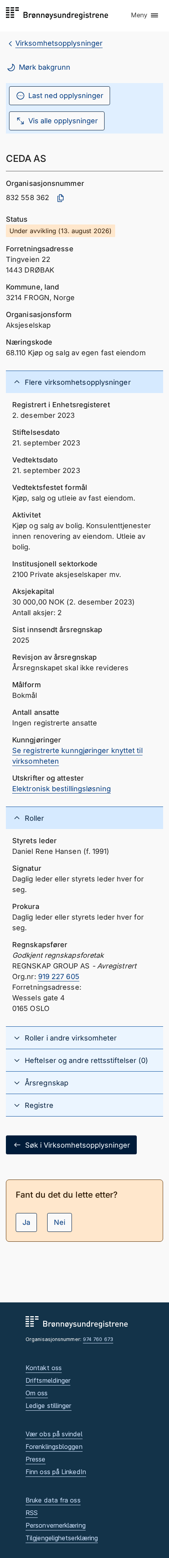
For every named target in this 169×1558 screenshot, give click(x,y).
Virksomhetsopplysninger (59, 43)
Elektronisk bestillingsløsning (61, 789)
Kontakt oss (44, 1368)
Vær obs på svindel (54, 1434)
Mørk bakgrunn (44, 67)
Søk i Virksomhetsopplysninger (77, 1145)
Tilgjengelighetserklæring (62, 1538)
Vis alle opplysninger (63, 121)
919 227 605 (58, 976)
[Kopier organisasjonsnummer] (60, 198)
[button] (145, 15)
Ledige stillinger (49, 1406)
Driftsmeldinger (48, 1380)
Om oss (37, 1393)
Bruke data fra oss (53, 1500)
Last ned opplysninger (65, 95)
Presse (36, 1459)
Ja (26, 1222)
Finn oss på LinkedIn (56, 1472)
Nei (59, 1222)
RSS (32, 1513)
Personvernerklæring (56, 1525)
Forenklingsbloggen (54, 1446)
